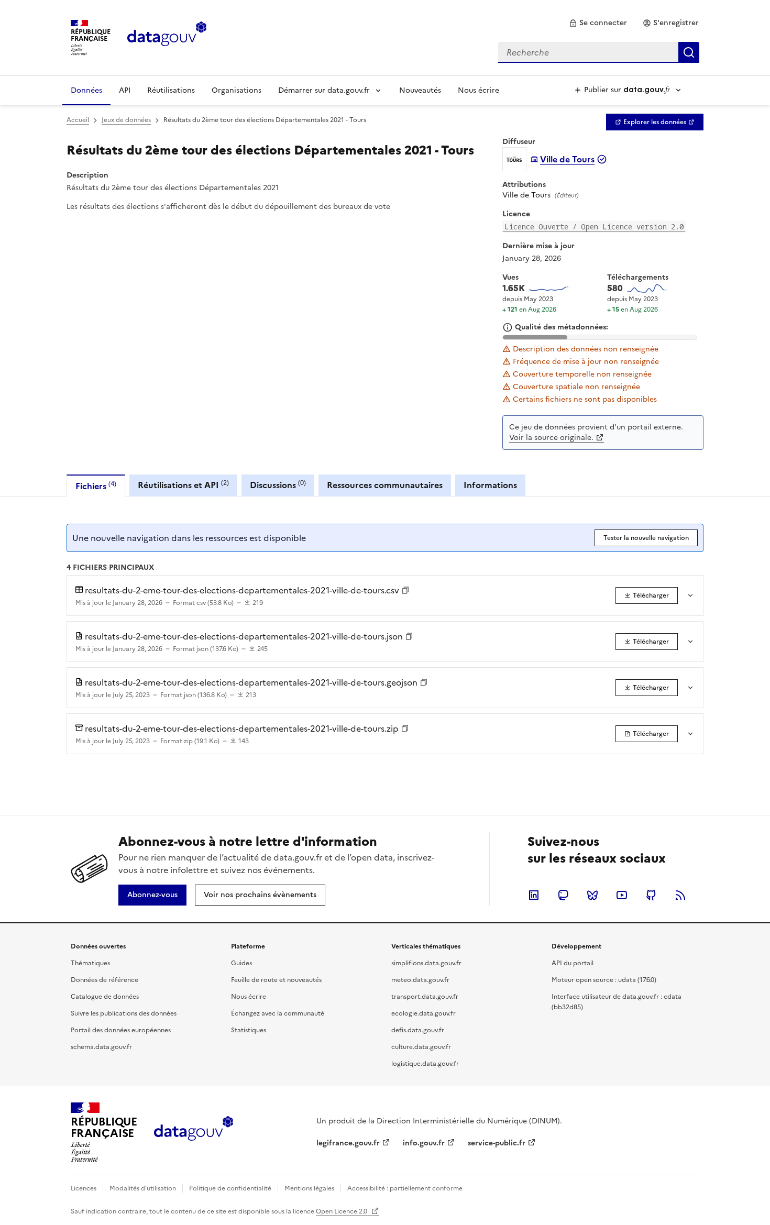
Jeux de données (126, 120)
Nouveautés (420, 90)
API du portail (572, 963)
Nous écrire (478, 90)
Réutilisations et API (183, 484)
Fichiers (95, 485)
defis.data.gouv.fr (417, 1030)
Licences (83, 1188)
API (124, 90)
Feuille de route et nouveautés (276, 980)
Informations (490, 485)
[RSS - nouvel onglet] (680, 895)
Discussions (278, 484)
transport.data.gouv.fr (424, 996)
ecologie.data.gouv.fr (423, 1013)
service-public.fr (496, 1143)
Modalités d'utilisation (142, 1188)
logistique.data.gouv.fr (425, 1063)
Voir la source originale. (551, 437)
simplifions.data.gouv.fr (426, 963)
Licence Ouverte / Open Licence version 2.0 (594, 226)
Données (86, 90)
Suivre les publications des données (124, 1013)
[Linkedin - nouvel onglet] (533, 895)
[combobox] (598, 52)
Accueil (78, 120)
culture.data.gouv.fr (421, 1047)
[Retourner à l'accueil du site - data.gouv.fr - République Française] (193, 1132)
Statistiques (248, 1030)
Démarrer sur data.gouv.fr (324, 90)
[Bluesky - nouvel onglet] (592, 895)
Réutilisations (171, 90)
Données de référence (104, 980)
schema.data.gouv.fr (101, 1047)
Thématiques (90, 963)
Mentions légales (309, 1188)
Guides (241, 963)
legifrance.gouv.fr (348, 1143)
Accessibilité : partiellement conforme (405, 1188)
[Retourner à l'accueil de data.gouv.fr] (166, 36)
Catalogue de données (105, 996)
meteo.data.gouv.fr (420, 980)
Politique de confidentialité (230, 1188)
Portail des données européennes (121, 1030)
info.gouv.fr (424, 1143)
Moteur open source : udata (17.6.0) (604, 980)
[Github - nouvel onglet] (651, 895)
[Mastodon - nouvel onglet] (563, 895)
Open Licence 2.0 (342, 1211)
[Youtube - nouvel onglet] (621, 895)
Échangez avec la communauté (277, 1013)
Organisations (236, 90)
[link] (598, 23)
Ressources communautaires (385, 485)
